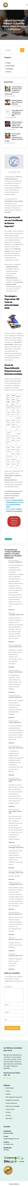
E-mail (6, 1012)
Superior (8, 1094)
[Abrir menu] (26, 5)
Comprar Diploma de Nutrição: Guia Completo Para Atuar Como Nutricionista (13, 90)
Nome (6, 1004)
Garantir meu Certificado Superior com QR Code (14, 521)
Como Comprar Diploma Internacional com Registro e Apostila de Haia (14, 137)
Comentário (8, 986)
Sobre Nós (9, 1118)
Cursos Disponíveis (11, 1103)
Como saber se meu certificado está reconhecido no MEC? (17, 113)
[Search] (22, 50)
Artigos (8, 63)
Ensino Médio (10, 66)
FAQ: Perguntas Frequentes (14, 1097)
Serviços (8, 1115)
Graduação (9, 69)
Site (5, 1019)
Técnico (8, 71)
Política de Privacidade (12, 1106)
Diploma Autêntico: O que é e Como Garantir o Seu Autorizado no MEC (17, 124)
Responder (11, 609)
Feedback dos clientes (12, 1100)
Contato (8, 1112)
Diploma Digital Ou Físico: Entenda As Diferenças (17, 102)
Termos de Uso (10, 1109)
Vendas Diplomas (14, 1184)
